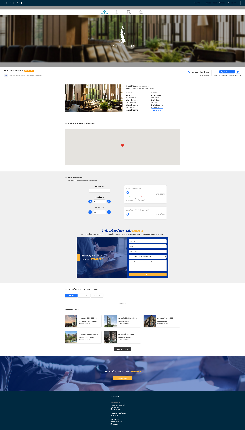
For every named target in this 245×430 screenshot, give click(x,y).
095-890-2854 (115, 407)
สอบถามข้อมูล (122, 378)
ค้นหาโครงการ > (122, 349)
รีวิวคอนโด (222, 3)
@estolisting (116, 409)
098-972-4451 (115, 419)
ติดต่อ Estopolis (115, 403)
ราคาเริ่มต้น (195, 72)
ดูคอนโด (208, 3)
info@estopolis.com (116, 421)
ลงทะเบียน (158, 110)
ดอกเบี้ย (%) (100, 197)
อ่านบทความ (198, 3)
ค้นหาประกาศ (232, 3)
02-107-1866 (114, 415)
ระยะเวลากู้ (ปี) (99, 208)
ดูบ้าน (215, 3)
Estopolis (115, 424)
